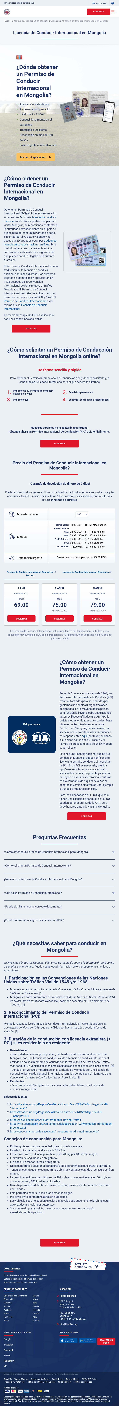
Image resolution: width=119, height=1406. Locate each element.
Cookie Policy (57, 1379)
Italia (35, 1303)
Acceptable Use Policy (40, 1379)
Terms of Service (21, 1379)
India (35, 1317)
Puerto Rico (8, 1317)
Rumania (7, 1303)
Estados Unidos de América (15, 1296)
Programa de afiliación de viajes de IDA (20, 1282)
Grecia (6, 1313)
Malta (6, 1320)
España (36, 1296)
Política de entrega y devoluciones (41, 1382)
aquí (84, 736)
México (35, 1299)
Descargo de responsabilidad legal (18, 1397)
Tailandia (36, 1310)
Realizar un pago (106, 1341)
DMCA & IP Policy (89, 1379)
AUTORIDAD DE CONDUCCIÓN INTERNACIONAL (19, 3)
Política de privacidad (83, 1382)
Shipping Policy (64, 1382)
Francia (36, 1306)
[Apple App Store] (68, 1340)
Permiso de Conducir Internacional (25, 301)
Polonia (36, 1320)
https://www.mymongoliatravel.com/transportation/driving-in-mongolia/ (54, 1131)
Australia (7, 1310)
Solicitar (98, 11)
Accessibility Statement (14, 1382)
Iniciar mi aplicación (32, 157)
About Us (8, 1379)
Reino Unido (9, 1299)
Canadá (36, 1313)
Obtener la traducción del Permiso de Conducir (23, 1279)
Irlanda (7, 1306)
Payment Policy (72, 1379)
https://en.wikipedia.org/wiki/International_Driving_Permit (45, 1119)
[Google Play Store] (87, 1340)
